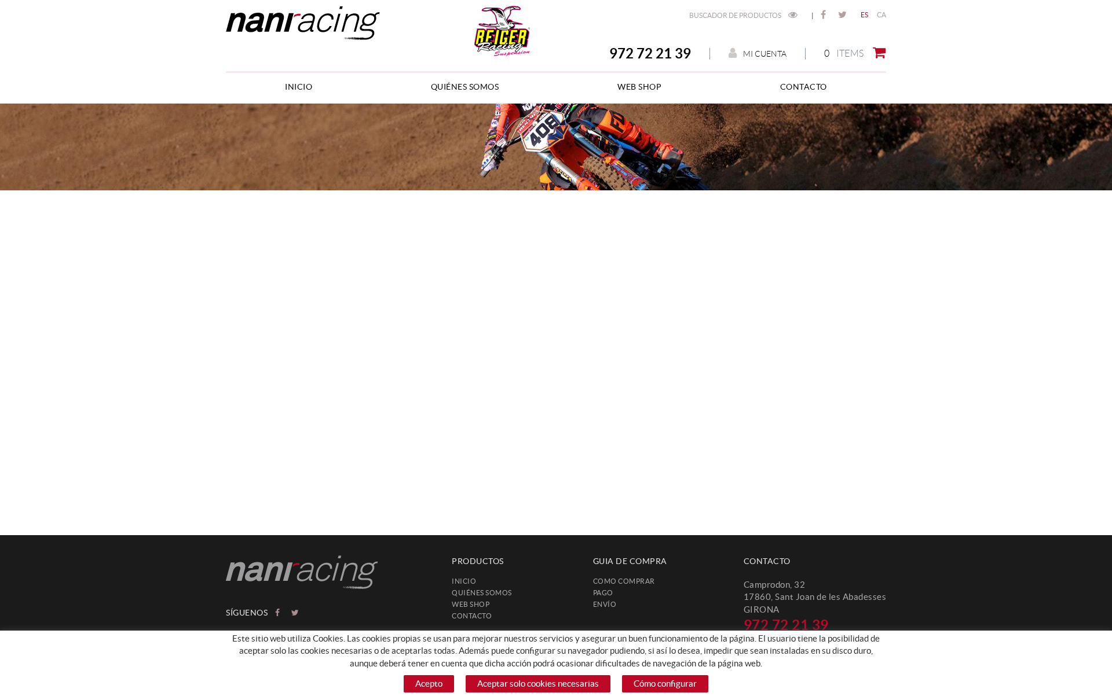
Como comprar (624, 581)
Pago (603, 592)
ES (865, 15)
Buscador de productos (735, 15)
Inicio (464, 581)
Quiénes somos (482, 592)
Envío (605, 604)
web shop (470, 604)
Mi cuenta (765, 53)
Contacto (472, 616)
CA (882, 15)
